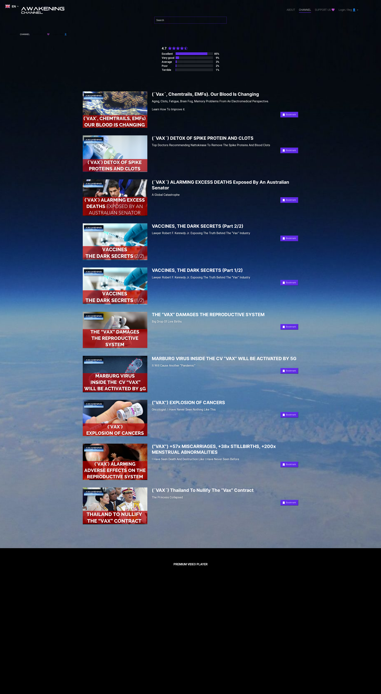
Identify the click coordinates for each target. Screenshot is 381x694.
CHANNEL (305, 10)
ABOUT (291, 10)
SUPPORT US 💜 (325, 10)
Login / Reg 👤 (347, 10)
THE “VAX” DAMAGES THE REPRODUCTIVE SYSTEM (208, 314)
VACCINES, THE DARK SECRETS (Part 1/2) (197, 270)
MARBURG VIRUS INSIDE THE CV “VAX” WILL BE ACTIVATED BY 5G (224, 358)
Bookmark (290, 114)
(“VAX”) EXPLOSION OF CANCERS (188, 402)
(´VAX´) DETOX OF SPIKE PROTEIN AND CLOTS (202, 138)
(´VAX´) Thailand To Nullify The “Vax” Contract (203, 490)
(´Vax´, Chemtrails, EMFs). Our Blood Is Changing (205, 94)
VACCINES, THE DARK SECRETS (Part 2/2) (197, 226)
